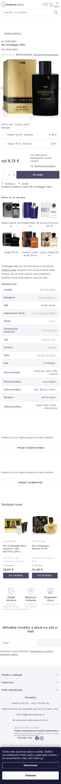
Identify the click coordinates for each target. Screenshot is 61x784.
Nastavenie (30, 765)
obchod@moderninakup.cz (30, 714)
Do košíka (38, 174)
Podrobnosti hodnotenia (45, 54)
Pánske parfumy (46, 297)
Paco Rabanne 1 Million (45, 313)
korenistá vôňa (49, 330)
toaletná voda (8, 270)
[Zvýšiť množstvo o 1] (14, 175)
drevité (40, 355)
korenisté (51, 355)
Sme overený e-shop (26, 727)
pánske (51, 347)
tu (41, 758)
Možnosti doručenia (45, 166)
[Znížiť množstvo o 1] (4, 175)
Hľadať (56, 12)
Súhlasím (30, 775)
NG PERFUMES (9, 41)
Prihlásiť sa (48, 643)
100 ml (52, 321)
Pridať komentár (30, 482)
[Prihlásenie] (45, 4)
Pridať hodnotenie (30, 448)
